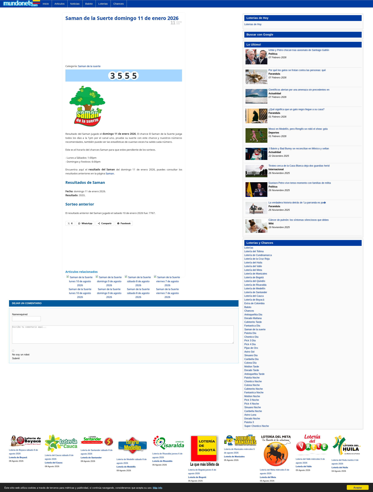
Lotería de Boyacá (254, 299)
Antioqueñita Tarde (254, 374)
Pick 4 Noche (251, 403)
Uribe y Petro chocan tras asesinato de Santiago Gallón (299, 50)
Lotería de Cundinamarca (258, 255)
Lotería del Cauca (254, 296)
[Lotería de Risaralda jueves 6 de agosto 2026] (168, 450)
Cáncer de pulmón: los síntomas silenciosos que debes (299, 219)
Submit (16, 358)
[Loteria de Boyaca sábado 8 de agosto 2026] (25, 446)
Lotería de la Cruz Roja (257, 258)
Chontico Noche (253, 381)
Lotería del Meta (253, 270)
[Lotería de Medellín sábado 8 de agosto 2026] (133, 455)
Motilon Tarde (251, 366)
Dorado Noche (252, 418)
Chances (118, 3)
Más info (157, 487)
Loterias (103, 3)
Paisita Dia (250, 333)
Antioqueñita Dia (253, 314)
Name (19, 314)
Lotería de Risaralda (255, 284)
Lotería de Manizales (255, 273)
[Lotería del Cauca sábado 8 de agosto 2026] (61, 451)
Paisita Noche (251, 377)
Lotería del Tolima (254, 251)
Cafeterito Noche (253, 388)
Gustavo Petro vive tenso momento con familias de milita (300, 182)
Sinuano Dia (250, 355)
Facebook (126, 223)
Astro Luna (250, 414)
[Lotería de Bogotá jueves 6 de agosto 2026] (204, 466)
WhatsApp (87, 223)
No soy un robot (20, 354)
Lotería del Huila (253, 262)
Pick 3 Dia (250, 340)
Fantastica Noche (253, 392)
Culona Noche (252, 385)
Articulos (59, 3)
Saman (110, 173)
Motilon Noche (252, 396)
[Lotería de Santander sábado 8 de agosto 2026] (97, 446)
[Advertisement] (123, 44)
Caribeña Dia (251, 359)
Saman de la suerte (89, 66)
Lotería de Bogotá (254, 277)
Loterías (248, 247)
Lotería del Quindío (254, 281)
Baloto (89, 3)
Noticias (75, 3)
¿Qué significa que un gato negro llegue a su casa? (296, 109)
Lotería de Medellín (254, 288)
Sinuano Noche (252, 407)
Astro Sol (249, 351)
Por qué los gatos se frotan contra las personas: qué (297, 70)
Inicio (46, 3)
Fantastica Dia (252, 325)
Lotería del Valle (253, 266)
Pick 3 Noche (251, 399)
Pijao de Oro (251, 347)
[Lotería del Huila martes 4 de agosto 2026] (348, 456)
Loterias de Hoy (253, 24)
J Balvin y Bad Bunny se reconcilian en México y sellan (299, 148)
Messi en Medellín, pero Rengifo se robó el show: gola (298, 128)
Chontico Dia (251, 336)
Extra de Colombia (254, 303)
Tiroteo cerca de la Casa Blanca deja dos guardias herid (299, 165)
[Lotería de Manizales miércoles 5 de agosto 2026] (240, 445)
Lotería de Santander (255, 292)
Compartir (106, 223)
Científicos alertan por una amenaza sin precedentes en (299, 89)
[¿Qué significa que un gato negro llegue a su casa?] (256, 122)
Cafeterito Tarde (253, 322)
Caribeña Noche (253, 411)
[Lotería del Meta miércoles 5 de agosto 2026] (276, 466)
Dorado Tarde (251, 370)
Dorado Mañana (253, 318)
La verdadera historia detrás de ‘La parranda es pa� (297, 202)
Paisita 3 (249, 422)
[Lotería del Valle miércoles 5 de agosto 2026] (312, 455)
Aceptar (357, 487)
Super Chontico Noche (256, 426)
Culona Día (250, 362)
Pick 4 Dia (250, 344)
